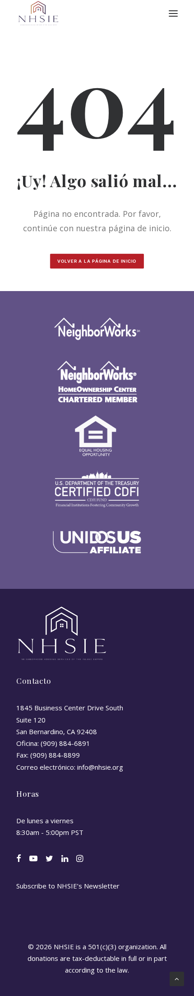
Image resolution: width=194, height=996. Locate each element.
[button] (173, 13)
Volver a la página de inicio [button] (97, 261)
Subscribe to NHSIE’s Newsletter (68, 885)
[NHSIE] (38, 13)
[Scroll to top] (177, 978)
